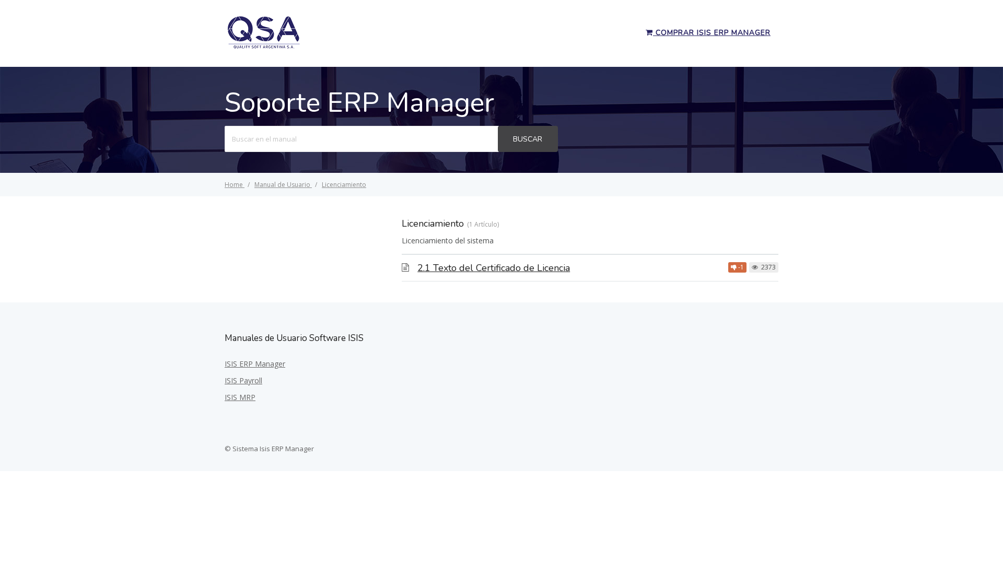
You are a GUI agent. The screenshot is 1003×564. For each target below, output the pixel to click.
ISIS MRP (240, 397)
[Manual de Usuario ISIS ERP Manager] (264, 47)
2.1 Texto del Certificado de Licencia (493, 268)
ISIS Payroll (243, 380)
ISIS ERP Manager (255, 364)
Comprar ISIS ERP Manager (712, 33)
